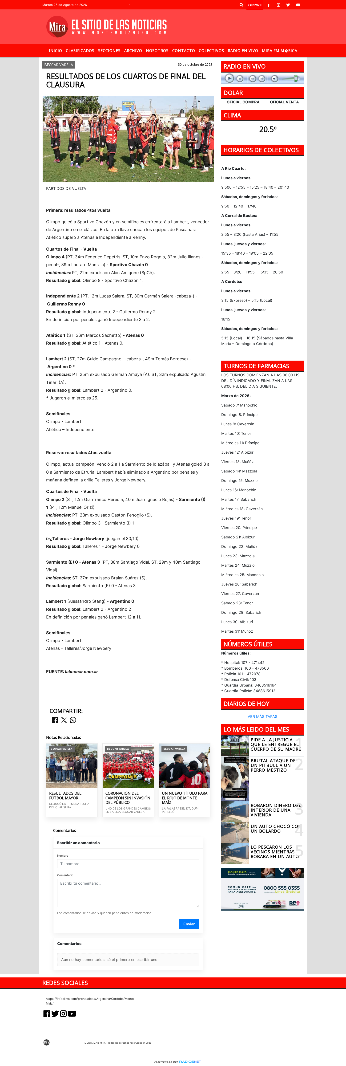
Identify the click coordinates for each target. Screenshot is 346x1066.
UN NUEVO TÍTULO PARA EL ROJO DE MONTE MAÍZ (184, 798)
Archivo (133, 50)
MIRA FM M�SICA (279, 50)
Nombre (62, 855)
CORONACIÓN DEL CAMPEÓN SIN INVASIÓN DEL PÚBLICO (127, 798)
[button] (241, 4)
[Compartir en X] (64, 720)
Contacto (183, 50)
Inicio (55, 50)
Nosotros (157, 50)
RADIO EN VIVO (243, 50)
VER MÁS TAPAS (262, 716)
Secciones (109, 50)
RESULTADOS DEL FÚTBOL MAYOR (65, 795)
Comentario (65, 875)
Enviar (189, 924)
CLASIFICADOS (80, 50)
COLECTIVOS (211, 50)
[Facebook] (268, 4)
